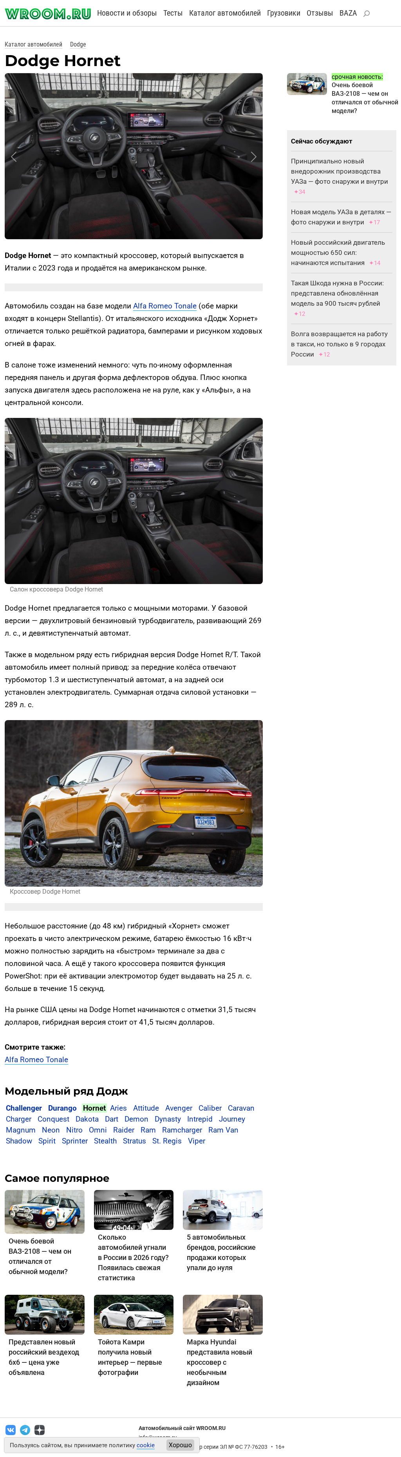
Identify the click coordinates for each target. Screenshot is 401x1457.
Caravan (241, 1108)
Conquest (53, 1119)
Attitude (146, 1108)
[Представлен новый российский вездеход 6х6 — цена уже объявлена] (45, 1314)
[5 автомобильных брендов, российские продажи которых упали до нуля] (223, 1209)
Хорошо (180, 1445)
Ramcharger (182, 1129)
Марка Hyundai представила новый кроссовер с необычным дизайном (219, 1362)
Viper (196, 1140)
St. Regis (167, 1140)
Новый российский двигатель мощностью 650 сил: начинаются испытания (338, 252)
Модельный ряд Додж (66, 1091)
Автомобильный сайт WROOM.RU (182, 1428)
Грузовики (283, 13)
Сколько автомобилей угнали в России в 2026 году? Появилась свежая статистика (133, 1257)
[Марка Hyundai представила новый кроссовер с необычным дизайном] (223, 1314)
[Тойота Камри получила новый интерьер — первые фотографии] (134, 1314)
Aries (118, 1108)
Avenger (178, 1108)
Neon (51, 1129)
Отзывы (320, 13)
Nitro (74, 1129)
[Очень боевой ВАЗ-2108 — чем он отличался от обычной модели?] (45, 1211)
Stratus (134, 1140)
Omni (98, 1129)
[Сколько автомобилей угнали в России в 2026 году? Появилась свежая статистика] (134, 1209)
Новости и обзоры (127, 13)
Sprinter (75, 1140)
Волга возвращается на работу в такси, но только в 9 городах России (339, 344)
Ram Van (223, 1129)
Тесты (173, 13)
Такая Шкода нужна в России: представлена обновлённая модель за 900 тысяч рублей (337, 293)
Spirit (47, 1140)
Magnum (21, 1129)
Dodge (78, 44)
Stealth (105, 1140)
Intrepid (200, 1119)
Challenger (24, 1108)
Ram (148, 1129)
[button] (14, 156)
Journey (232, 1119)
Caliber (210, 1108)
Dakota (87, 1119)
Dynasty (168, 1119)
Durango (62, 1108)
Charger (18, 1119)
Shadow (19, 1140)
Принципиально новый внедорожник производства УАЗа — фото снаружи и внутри (339, 171)
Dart (111, 1119)
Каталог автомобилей (225, 13)
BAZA (348, 13)
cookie (146, 1445)
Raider (123, 1129)
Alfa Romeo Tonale (165, 305)
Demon (136, 1119)
